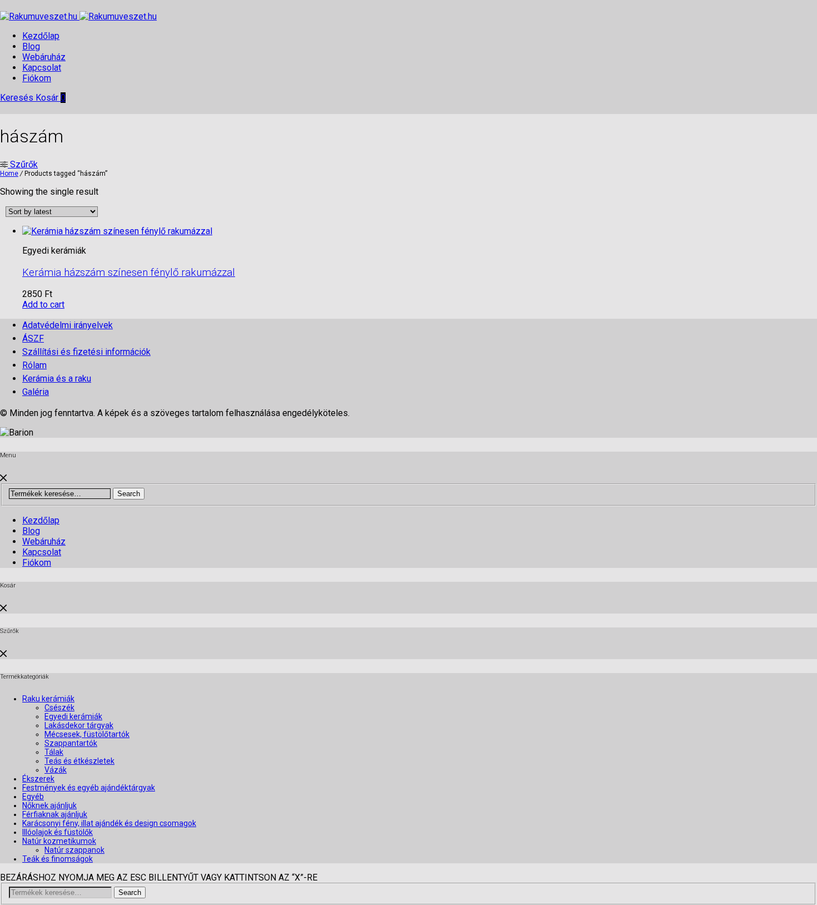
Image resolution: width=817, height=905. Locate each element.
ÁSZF (33, 338)
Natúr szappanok (74, 849)
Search (128, 493)
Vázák (55, 769)
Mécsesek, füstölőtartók (86, 734)
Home (9, 173)
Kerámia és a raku (56, 378)
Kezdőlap (40, 36)
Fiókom (36, 78)
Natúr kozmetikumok (59, 841)
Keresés (18, 97)
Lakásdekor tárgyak (78, 725)
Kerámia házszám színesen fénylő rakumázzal (128, 272)
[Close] (3, 478)
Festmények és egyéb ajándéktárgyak (88, 787)
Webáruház (44, 57)
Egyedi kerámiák (73, 716)
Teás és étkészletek (79, 760)
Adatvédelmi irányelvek (67, 325)
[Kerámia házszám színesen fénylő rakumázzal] (117, 231)
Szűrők (23, 164)
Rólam (34, 365)
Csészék (59, 707)
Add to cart (43, 304)
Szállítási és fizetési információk (86, 352)
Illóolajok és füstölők (57, 832)
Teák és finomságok (57, 858)
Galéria (35, 392)
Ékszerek (38, 778)
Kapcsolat (41, 67)
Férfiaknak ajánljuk (54, 814)
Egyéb (33, 796)
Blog (31, 46)
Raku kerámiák (48, 698)
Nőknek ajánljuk (49, 805)
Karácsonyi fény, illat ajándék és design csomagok (109, 823)
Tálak (53, 752)
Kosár (51, 97)
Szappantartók (70, 743)
